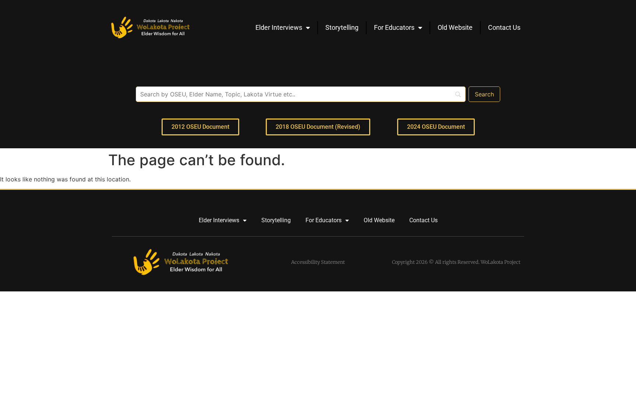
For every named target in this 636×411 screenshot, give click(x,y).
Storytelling (341, 27)
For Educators (394, 27)
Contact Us (504, 27)
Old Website (455, 27)
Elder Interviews (278, 27)
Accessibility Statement (318, 262)
